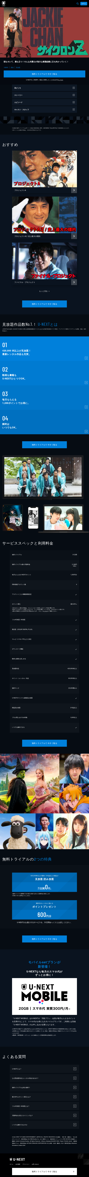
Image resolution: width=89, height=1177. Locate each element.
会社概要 (18, 1164)
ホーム (11, 1164)
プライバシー (25, 1164)
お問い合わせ (35, 1164)
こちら (61, 80)
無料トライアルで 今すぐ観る (44, 74)
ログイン (83, 3)
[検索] (77, 3)
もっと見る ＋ (44, 291)
